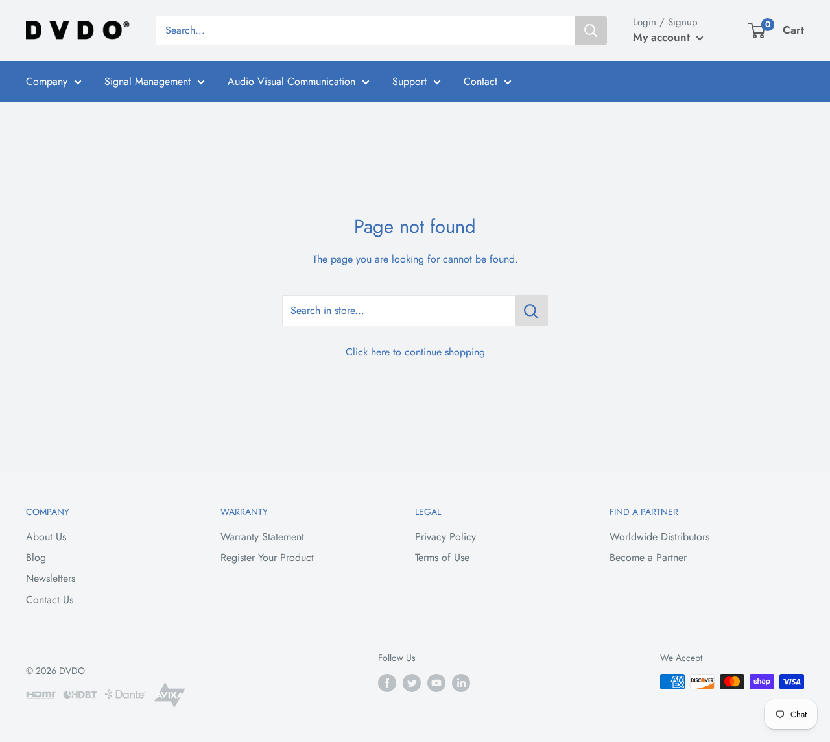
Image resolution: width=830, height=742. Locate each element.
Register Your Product (267, 557)
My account (663, 37)
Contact (480, 81)
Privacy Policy (445, 536)
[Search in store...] (531, 310)
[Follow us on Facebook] (387, 683)
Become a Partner (648, 557)
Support (409, 81)
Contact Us (49, 599)
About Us (46, 536)
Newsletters (50, 578)
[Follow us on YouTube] (436, 683)
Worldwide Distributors (659, 536)
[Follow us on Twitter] (412, 683)
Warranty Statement (262, 536)
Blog (36, 557)
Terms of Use (442, 557)
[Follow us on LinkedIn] (461, 683)
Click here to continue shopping (415, 351)
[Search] (591, 30)
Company (46, 81)
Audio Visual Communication (291, 81)
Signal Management (147, 81)
